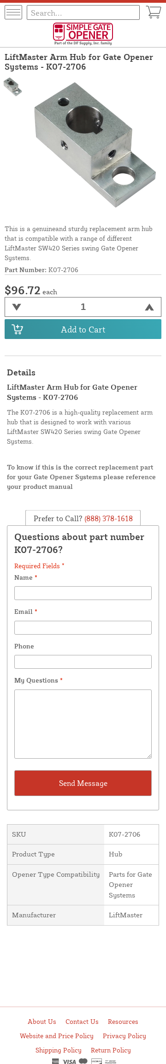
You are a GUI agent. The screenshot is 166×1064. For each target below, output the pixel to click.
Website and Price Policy (57, 1036)
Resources (123, 1021)
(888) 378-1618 (108, 518)
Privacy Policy (124, 1036)
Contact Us (82, 1021)
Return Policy (111, 1050)
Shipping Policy (59, 1050)
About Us (42, 1021)
